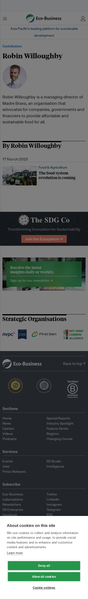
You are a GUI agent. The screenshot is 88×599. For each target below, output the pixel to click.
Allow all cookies (44, 576)
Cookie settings (44, 587)
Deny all (44, 565)
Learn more (15, 553)
